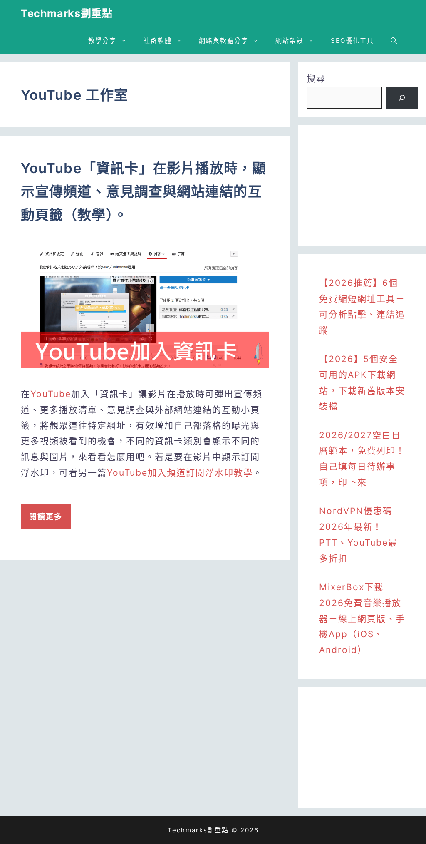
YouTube (50, 394)
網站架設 (289, 41)
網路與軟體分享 (223, 41)
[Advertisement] (362, 186)
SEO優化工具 (352, 41)
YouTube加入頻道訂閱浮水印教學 (180, 472)
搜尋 (316, 78)
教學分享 (102, 41)
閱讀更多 (45, 516)
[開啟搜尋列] (393, 40)
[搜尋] (402, 98)
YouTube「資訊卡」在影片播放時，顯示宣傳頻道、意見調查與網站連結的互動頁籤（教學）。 (143, 191)
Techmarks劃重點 (66, 13)
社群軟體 (158, 41)
